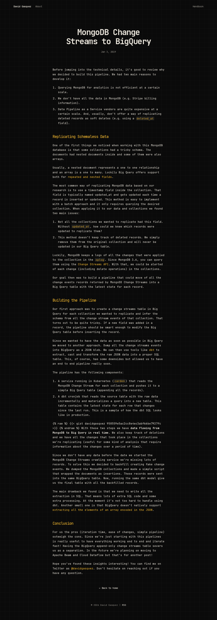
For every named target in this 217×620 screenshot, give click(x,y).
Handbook (198, 6)
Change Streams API (93, 264)
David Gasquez (22, 6)
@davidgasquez (82, 568)
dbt (151, 350)
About (38, 6)
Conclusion (63, 523)
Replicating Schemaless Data (80, 136)
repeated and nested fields (90, 177)
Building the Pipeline (74, 300)
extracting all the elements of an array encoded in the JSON (103, 510)
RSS (124, 605)
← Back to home (108, 588)
